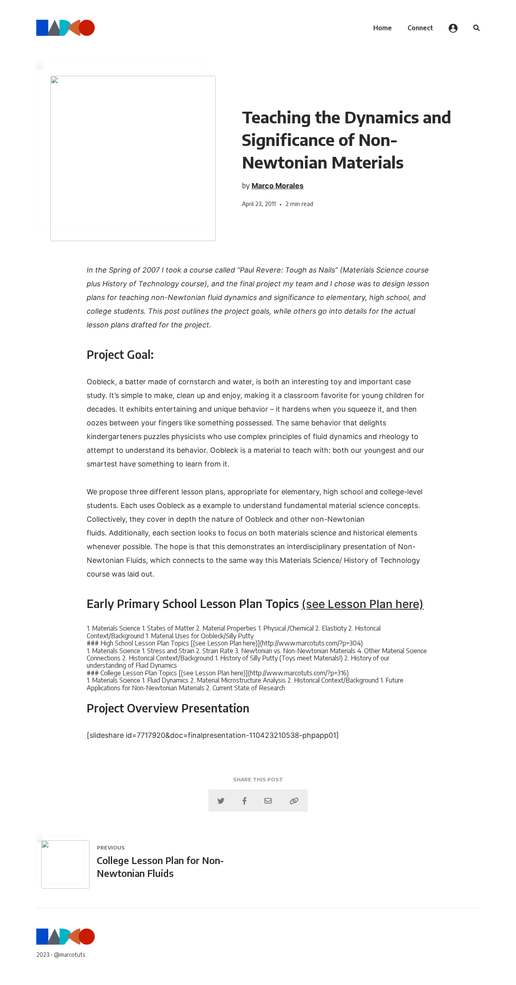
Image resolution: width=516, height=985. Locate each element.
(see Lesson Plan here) (363, 604)
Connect (420, 28)
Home (382, 28)
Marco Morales (278, 185)
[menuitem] (382, 28)
